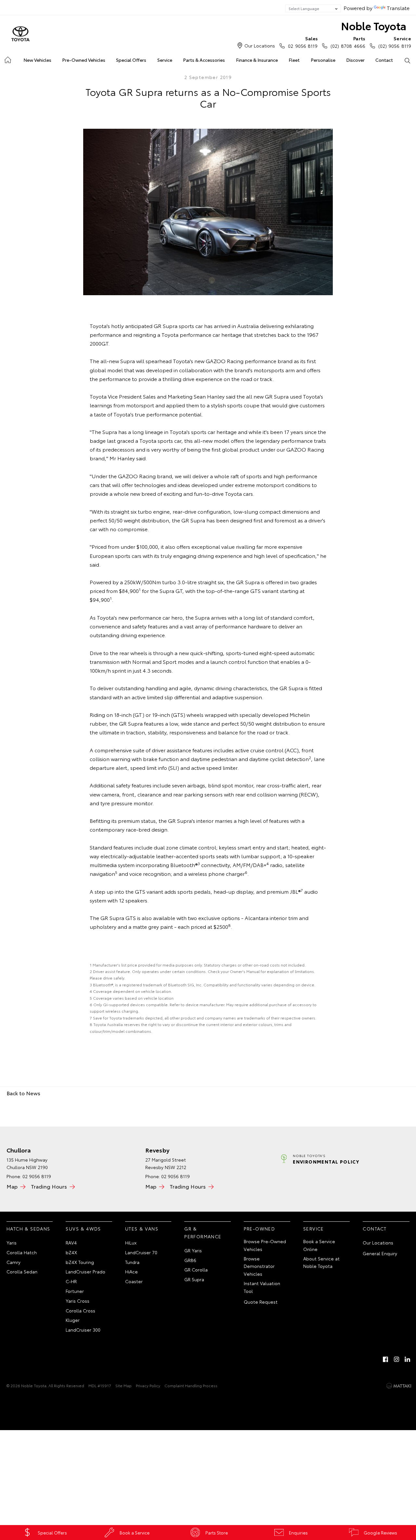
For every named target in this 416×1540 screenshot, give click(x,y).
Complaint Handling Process (190, 1385)
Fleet (294, 60)
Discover (355, 60)
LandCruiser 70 (141, 1252)
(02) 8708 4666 (348, 42)
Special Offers (131, 60)
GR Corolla (196, 1269)
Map (12, 1186)
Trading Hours (49, 1186)
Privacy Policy (148, 1385)
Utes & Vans (141, 1228)
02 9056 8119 (303, 42)
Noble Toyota (373, 25)
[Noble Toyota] (20, 34)
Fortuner (75, 1291)
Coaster (134, 1281)
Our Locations (259, 45)
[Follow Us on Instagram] (396, 1359)
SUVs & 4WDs (83, 1228)
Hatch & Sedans (28, 1228)
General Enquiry (380, 1253)
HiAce (131, 1271)
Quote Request (261, 1301)
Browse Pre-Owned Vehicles (265, 1245)
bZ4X (71, 1252)
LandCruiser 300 (83, 1329)
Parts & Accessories (204, 60)
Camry (13, 1262)
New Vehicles (37, 60)
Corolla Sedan (21, 1271)
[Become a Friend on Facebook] (385, 1359)
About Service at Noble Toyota (321, 1262)
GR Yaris (193, 1250)
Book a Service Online (319, 1245)
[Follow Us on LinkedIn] (407, 1359)
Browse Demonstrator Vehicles (259, 1266)
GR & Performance (202, 1232)
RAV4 (71, 1242)
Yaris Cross (77, 1300)
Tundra (132, 1262)
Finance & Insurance (257, 60)
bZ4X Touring (80, 1262)
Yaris (11, 1242)
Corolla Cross (80, 1310)
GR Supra (194, 1279)
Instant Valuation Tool (262, 1287)
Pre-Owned (259, 1228)
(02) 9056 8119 (394, 42)
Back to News (23, 1093)
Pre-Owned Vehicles (83, 60)
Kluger (73, 1320)
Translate (398, 7)
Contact (384, 60)
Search (407, 60)
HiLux (130, 1242)
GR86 (190, 1260)
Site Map (123, 1385)
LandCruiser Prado (85, 1271)
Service (164, 60)
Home (7, 58)
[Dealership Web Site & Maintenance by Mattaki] (398, 1385)
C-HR (71, 1281)
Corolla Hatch (21, 1252)
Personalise (323, 60)
